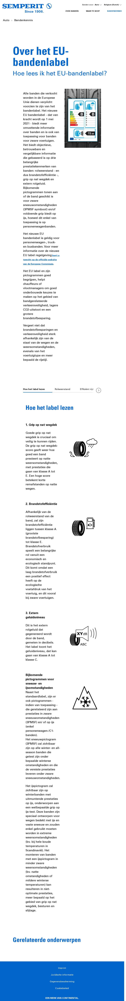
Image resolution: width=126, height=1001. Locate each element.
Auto (97, 5)
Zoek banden (72, 11)
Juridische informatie (62, 975)
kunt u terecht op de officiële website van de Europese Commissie (41, 260)
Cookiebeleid (62, 988)
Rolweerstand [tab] (62, 389)
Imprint (62, 968)
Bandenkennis (114, 11)
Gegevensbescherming (62, 982)
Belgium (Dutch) (111, 5)
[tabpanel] (62, 653)
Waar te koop (93, 11)
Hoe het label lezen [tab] (34, 389)
